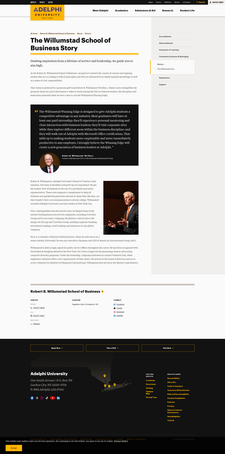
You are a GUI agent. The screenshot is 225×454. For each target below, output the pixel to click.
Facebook (120, 304)
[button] (200, 2)
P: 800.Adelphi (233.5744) (47, 389)
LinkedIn (119, 316)
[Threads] (37, 397)
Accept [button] (14, 448)
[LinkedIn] (58, 397)
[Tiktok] (46, 397)
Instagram (120, 312)
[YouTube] (52, 398)
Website (36, 324)
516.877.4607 (39, 316)
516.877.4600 (39, 308)
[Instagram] (42, 397)
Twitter (119, 308)
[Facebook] (32, 398)
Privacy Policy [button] (121, 441)
